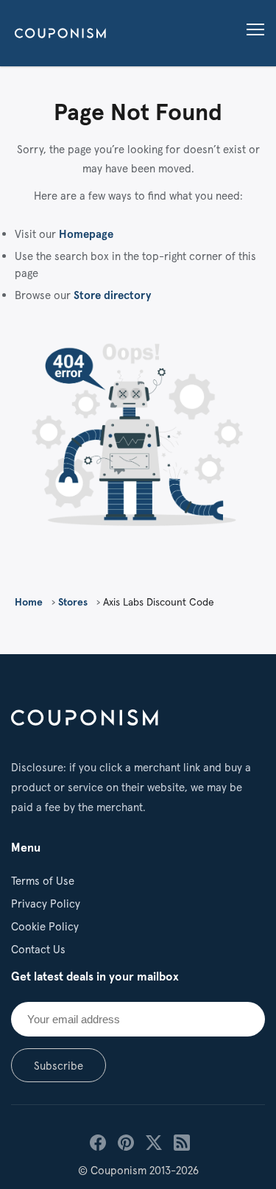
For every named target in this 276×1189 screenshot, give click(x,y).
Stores (73, 601)
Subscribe (58, 1066)
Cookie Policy (45, 926)
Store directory (112, 295)
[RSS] (180, 1141)
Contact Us (38, 949)
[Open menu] (253, 30)
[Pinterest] (124, 1141)
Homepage (86, 234)
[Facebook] (96, 1141)
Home (29, 601)
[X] (152, 1141)
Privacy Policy (45, 904)
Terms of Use (42, 881)
